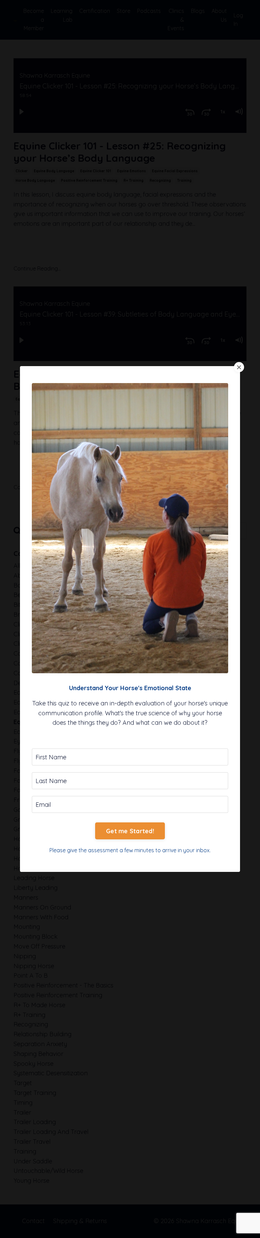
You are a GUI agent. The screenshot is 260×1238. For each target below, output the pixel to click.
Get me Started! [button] (130, 831)
